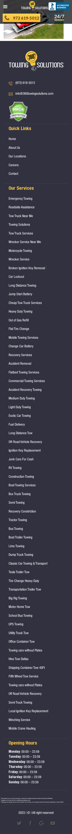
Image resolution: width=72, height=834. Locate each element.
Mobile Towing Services (23, 338)
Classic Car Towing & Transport (28, 564)
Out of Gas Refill (19, 320)
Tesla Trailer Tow (19, 572)
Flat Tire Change (19, 329)
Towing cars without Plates (25, 650)
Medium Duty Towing (22, 398)
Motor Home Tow (19, 607)
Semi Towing (17, 503)
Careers (14, 165)
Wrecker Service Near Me (25, 242)
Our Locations (17, 156)
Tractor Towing (18, 520)
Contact (13, 174)
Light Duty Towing (20, 407)
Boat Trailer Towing (20, 537)
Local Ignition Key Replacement (28, 711)
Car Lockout (16, 277)
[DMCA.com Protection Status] (18, 121)
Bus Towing (16, 529)
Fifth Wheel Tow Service (23, 676)
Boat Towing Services (22, 485)
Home (12, 139)
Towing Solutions (19, 225)
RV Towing (15, 468)
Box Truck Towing (20, 494)
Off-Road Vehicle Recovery (25, 442)
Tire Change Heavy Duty (24, 581)
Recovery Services (20, 355)
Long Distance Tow (20, 433)
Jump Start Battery (20, 294)
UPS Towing (16, 624)
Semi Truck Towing (20, 703)
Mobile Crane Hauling (22, 729)
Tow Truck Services (21, 233)
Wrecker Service (19, 259)
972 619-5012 (26, 18)
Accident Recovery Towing (25, 390)
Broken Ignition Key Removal (27, 268)
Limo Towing (16, 546)
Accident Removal (20, 364)
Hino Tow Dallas (18, 659)
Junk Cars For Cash (21, 459)
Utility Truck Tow (19, 633)
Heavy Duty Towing (20, 312)
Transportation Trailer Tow (25, 590)
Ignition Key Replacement (25, 451)
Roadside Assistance (22, 207)
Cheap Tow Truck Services (25, 303)
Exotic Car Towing (20, 416)
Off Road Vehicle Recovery (25, 694)
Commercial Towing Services (27, 381)
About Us (14, 148)
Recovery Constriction (22, 511)
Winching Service (19, 720)
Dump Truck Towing (21, 555)
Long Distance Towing (22, 286)
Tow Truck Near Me (21, 216)
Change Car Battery (21, 346)
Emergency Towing (20, 199)
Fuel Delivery (17, 425)
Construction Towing (21, 477)
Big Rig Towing (18, 598)
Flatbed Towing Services (24, 372)
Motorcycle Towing (20, 251)
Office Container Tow (22, 642)
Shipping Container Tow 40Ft (27, 668)
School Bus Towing (20, 616)
